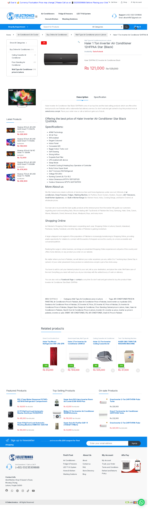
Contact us (87, 464)
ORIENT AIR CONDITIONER (75, 313)
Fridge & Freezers (66, 14)
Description (82, 97)
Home (8, 35)
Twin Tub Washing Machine (127, 338)
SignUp (134, 443)
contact (79, 280)
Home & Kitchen (51, 19)
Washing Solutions (70, 19)
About (85, 460)
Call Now (114, 2)
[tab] (82, 98)
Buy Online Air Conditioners (57, 35)
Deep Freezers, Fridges (64, 195)
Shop (125, 2)
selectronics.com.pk (52, 111)
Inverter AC (100, 310)
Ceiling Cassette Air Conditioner (103, 338)
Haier (127, 307)
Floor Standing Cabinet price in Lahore (110, 307)
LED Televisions (129, 195)
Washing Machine (81, 195)
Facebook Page (67, 280)
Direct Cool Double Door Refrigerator (51, 339)
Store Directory (88, 471)
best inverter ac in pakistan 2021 (119, 302)
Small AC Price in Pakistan (112, 313)
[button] (141, 502)
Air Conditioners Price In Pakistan (66, 302)
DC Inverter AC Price (85, 304)
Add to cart (63, 370)
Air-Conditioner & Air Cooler (28, 35)
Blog (84, 474)
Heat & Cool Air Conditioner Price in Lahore (79, 310)
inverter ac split (58, 313)
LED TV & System (84, 14)
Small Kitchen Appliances (54, 198)
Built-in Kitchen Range (76, 198)
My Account (137, 2)
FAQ (84, 467)
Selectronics (12, 502)
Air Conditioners (47, 14)
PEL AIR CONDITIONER (93, 313)
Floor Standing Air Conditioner (24, 63)
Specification (100, 97)
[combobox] (65, 26)
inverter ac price (111, 310)
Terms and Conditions (110, 467)
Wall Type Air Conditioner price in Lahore (91, 35)
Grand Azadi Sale (73, 338)
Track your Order (108, 464)
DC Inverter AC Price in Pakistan (106, 304)
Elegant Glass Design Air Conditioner (81, 307)
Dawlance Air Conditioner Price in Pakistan (61, 304)
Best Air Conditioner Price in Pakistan (93, 302)
